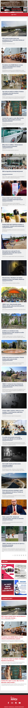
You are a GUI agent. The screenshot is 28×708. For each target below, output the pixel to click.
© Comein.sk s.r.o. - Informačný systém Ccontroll (16, 706)
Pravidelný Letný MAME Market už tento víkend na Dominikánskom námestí (12, 65)
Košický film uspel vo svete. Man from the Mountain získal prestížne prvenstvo (13, 119)
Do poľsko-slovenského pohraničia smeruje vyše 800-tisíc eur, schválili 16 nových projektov (12, 438)
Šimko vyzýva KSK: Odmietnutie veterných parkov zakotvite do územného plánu (13, 518)
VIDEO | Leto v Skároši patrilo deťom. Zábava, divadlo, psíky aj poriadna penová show (13, 305)
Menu (14, 14)
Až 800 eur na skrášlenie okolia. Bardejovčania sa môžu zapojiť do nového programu (13, 332)
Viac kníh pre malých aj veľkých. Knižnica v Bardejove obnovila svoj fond (13, 92)
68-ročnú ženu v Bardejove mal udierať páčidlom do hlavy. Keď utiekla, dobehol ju (13, 278)
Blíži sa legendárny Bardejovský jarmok (12, 171)
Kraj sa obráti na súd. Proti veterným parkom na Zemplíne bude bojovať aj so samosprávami (12, 199)
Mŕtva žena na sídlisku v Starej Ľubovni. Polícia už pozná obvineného (12, 145)
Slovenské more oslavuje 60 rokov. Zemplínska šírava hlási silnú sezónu (11, 251)
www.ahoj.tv (6, 706)
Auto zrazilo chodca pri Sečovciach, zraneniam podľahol (11, 464)
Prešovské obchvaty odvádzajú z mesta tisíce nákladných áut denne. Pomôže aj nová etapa (12, 492)
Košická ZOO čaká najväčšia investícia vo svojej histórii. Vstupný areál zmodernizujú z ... (13, 226)
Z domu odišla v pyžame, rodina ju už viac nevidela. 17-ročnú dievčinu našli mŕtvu (13, 411)
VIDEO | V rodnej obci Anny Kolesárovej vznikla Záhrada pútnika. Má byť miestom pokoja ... (12, 385)
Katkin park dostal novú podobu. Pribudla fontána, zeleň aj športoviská (13, 358)
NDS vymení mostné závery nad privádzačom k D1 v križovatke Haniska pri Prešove (13, 40)
